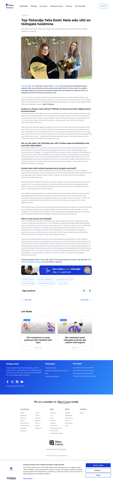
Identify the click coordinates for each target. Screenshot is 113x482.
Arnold (37, 413)
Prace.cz (22, 420)
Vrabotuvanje (69, 418)
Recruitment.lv (54, 430)
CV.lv (51, 415)
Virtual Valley (69, 423)
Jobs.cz (22, 413)
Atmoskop (23, 428)
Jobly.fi (82, 413)
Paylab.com (38, 428)
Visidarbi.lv (53, 423)
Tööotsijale (23, 6)
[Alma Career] (56, 443)
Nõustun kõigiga (98, 465)
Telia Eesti (24, 97)
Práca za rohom (24, 423)
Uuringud (43, 6)
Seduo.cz (37, 418)
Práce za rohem (24, 425)
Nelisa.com (23, 430)
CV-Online (56, 86)
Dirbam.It (53, 420)
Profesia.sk (23, 415)
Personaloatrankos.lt (56, 428)
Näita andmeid (27, 478)
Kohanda (97, 470)
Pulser (67, 425)
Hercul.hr (67, 420)
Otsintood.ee (54, 425)
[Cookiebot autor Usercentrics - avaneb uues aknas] (11, 478)
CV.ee (51, 418)
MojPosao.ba (68, 415)
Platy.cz (37, 423)
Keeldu (98, 475)
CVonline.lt (53, 413)
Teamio (37, 415)
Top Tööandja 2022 (28, 86)
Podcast (68, 6)
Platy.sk (37, 425)
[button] (84, 291)
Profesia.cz (23, 418)
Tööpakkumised (56, 6)
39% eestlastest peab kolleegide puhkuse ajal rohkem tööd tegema (75, 340)
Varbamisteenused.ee (56, 433)
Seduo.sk (37, 420)
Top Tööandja (80, 6)
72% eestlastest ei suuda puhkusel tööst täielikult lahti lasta (38, 340)
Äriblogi (34, 6)
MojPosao (68, 413)
